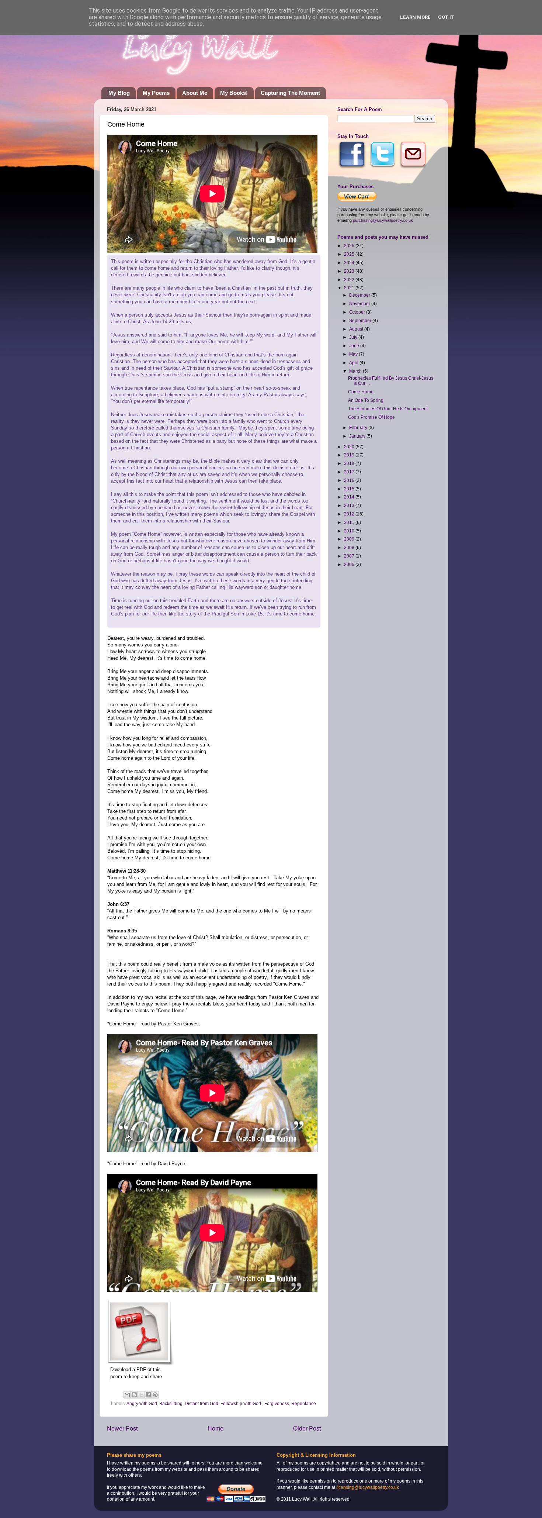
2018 (349, 463)
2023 (349, 271)
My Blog (119, 93)
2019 (349, 454)
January (357, 436)
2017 (349, 471)
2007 (349, 555)
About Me (194, 93)
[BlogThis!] (134, 1394)
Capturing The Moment (290, 93)
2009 (349, 539)
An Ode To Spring (365, 400)
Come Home (361, 391)
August (356, 329)
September (360, 320)
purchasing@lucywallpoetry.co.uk (383, 220)
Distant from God (201, 1403)
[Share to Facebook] (148, 1394)
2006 (349, 564)
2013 (349, 505)
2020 (349, 446)
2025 (349, 254)
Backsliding (171, 1403)
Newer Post (122, 1428)
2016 (349, 480)
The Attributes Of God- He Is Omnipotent (388, 408)
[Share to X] (141, 1394)
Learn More (415, 17)
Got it (446, 17)
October (357, 312)
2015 (349, 488)
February (358, 427)
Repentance (303, 1403)
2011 (349, 522)
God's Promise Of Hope (371, 417)
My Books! (234, 93)
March (356, 371)
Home (215, 1428)
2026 (349, 245)
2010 (349, 530)
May (354, 354)
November (360, 303)
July (353, 337)
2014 (349, 496)
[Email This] (127, 1394)
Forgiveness (276, 1403)
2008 (349, 547)
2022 (349, 279)
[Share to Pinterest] (155, 1394)
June (354, 345)
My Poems (156, 93)
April (354, 362)
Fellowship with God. (241, 1403)
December (360, 295)
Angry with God (141, 1403)
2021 (349, 287)
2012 (349, 513)
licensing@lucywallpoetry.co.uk (367, 1487)
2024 (349, 262)
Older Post (307, 1428)
